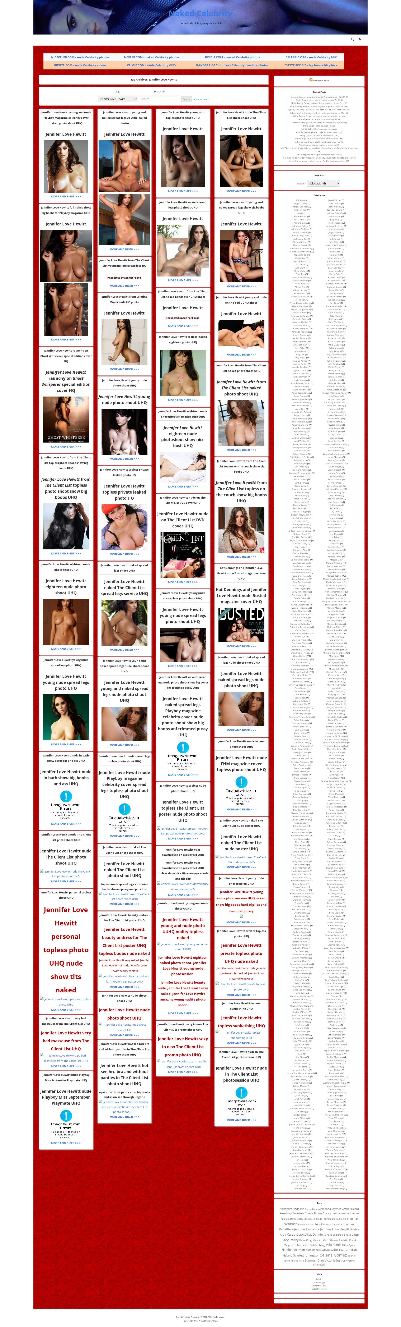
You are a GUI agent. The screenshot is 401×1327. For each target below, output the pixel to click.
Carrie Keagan (300, 601)
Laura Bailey (335, 447)
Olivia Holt (334, 790)
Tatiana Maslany (334, 1098)
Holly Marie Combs (300, 1037)
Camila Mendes (300, 553)
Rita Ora (335, 896)
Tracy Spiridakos (335, 1127)
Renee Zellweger (334, 883)
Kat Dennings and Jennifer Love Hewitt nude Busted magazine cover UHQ (241, 573)
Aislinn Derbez (300, 242)
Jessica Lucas (300, 1172)
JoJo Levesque (335, 222)
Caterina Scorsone (300, 614)
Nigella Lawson (334, 768)
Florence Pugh (300, 941)
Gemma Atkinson (300, 957)
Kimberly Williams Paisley (335, 392)
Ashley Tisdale (300, 453)
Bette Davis (300, 485)
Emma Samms (300, 883)
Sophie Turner (334, 1063)
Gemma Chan (300, 960)
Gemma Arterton (300, 954)
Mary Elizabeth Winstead (334, 601)
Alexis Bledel (300, 254)
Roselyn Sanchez (334, 922)
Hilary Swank (300, 1031)
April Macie (300, 434)
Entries (319, 1282)
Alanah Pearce (300, 245)
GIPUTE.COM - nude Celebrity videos (80, 65)
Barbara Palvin (300, 469)
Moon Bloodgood (334, 700)
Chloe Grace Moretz (300, 659)
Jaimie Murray (300, 1085)
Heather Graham (300, 1015)
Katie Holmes (334, 341)
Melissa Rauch (334, 633)
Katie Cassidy (334, 338)
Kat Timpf (335, 302)
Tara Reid (335, 1095)
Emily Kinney (300, 864)
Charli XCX (300, 636)
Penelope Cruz (334, 819)
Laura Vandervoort (334, 463)
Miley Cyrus (334, 659)
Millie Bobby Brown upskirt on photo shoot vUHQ (319, 141)
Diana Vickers (300, 777)
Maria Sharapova (334, 585)
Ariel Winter (300, 440)
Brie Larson (300, 521)
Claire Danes (300, 691)
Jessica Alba (300, 1163)
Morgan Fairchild (334, 707)
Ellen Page (300, 842)
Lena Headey (334, 492)
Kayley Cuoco (334, 357)
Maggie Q (334, 559)
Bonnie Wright (300, 508)
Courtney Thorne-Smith (300, 716)
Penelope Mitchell (335, 822)
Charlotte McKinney (300, 649)
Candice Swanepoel (300, 572)
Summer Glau (334, 1079)
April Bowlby (300, 431)
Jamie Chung (300, 1089)
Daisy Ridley (300, 720)
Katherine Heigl (335, 328)
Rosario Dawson (335, 906)
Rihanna (334, 890)
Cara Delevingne (300, 578)
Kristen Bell (334, 408)
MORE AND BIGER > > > (66, 196)
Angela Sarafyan (300, 367)
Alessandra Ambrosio (300, 248)
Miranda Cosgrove (335, 672)
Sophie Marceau (335, 1057)
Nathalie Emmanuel (335, 745)
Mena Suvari (335, 636)
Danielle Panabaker (300, 745)
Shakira (334, 996)
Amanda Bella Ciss (300, 315)
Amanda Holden (300, 322)
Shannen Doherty (334, 999)
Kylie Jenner (335, 428)
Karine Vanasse (335, 296)
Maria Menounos (334, 582)
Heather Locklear (300, 1018)
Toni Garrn (334, 1124)
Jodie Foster (335, 216)
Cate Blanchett (300, 610)
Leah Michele (334, 479)
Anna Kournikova (300, 392)
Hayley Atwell (300, 1008)
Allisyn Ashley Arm (300, 296)
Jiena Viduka (335, 206)
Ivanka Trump (300, 1063)
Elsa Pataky (300, 848)
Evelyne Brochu (300, 931)
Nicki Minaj (334, 755)
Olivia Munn (335, 793)
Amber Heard (299, 341)
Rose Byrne (334, 909)
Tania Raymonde (334, 1092)
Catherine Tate (300, 620)
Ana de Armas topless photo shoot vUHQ (319, 144)
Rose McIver (335, 919)
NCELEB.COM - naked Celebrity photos (151, 57)
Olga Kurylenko (334, 784)
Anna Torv (300, 408)
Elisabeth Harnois (300, 816)
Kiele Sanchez (335, 383)
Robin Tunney (334, 899)
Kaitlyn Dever (334, 277)
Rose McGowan (334, 915)
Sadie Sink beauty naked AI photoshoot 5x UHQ (319, 100)
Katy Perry (334, 351)
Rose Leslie (334, 912)
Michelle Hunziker (335, 643)
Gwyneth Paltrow (300, 986)
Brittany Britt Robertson (300, 530)
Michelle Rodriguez (334, 649)
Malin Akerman (334, 566)
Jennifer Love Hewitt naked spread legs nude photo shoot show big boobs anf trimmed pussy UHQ (182, 682)
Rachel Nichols (334, 855)
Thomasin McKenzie (335, 1114)
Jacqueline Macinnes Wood (300, 1073)
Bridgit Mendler (300, 517)
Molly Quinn (334, 694)
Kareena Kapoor (335, 286)
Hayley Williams (300, 1012)
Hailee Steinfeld (300, 989)
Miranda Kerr (334, 675)
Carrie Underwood (300, 604)
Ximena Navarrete (335, 1163)
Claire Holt (300, 697)
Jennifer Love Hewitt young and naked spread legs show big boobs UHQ (241, 207)
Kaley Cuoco (334, 280)
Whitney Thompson (334, 1156)
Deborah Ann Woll (300, 758)
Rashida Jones (335, 874)
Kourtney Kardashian (334, 402)
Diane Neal (300, 784)
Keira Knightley (334, 360)
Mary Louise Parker (334, 604)
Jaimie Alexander (300, 1082)
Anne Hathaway (299, 418)
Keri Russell (335, 380)
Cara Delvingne (300, 582)
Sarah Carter (335, 954)
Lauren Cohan (335, 473)
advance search (202, 99)
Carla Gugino (300, 588)
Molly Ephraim (334, 691)
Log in (319, 1279)
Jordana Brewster (334, 225)
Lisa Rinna (335, 533)
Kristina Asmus (334, 421)
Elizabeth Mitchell (300, 835)
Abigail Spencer (300, 206)
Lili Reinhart (335, 505)
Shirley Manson (334, 1015)
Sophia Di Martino (335, 1044)
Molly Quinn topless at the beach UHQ (319, 135)
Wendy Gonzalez (334, 1150)
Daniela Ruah (300, 736)
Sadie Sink (335, 928)
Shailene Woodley (335, 992)
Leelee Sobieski (335, 485)
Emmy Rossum (299, 896)
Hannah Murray (300, 999)
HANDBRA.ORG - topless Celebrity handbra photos (232, 65)
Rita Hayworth (335, 893)
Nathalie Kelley (335, 748)
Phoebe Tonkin (334, 832)
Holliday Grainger (300, 1034)
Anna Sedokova (300, 402)
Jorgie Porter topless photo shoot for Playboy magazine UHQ (319, 161)
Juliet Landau (334, 267)
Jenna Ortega (300, 1127)
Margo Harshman (334, 572)
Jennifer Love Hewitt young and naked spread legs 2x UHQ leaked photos (124, 117)
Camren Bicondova (300, 559)
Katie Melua (335, 347)
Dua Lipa (300, 800)
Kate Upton (334, 318)
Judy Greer (335, 238)
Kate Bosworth (334, 309)
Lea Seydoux (335, 476)
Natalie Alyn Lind (334, 726)
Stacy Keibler (334, 1070)
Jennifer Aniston (300, 1133)
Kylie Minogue (335, 431)
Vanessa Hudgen (334, 1140)
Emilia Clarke (299, 851)
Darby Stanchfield (300, 748)
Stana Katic (334, 1073)
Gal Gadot (300, 951)
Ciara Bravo (300, 688)
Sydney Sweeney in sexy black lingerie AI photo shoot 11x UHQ (319, 109)
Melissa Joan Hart (335, 630)
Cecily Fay (300, 630)
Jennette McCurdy (300, 1130)
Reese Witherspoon (334, 877)
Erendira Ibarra (300, 899)
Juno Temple (335, 270)
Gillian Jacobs (300, 976)
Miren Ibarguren (335, 678)
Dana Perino (300, 732)
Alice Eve (300, 274)
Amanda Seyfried (299, 328)
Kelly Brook (334, 370)
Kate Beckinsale (334, 306)
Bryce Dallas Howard (300, 540)
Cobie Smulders (300, 700)
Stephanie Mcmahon (335, 1076)
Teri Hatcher (335, 1108)
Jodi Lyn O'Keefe (335, 213)
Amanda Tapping (300, 331)
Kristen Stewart (334, 415)
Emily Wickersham (300, 880)
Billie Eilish (300, 492)
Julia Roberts (334, 248)
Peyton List (334, 825)
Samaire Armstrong (334, 935)
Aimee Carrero (300, 232)
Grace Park (300, 980)
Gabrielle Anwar (300, 944)
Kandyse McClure (334, 283)
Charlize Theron (300, 639)
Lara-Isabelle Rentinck (335, 444)
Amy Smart (300, 357)
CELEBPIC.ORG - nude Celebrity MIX (311, 57)
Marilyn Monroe (335, 595)
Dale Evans (300, 729)
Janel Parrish (300, 1098)
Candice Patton (300, 569)
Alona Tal (300, 299)
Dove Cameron (300, 793)
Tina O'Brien (335, 1118)
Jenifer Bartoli (300, 1114)
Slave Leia (335, 1031)
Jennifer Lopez (300, 1150)
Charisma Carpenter (300, 633)
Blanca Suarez (300, 505)
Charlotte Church (300, 643)
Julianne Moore (334, 264)
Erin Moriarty (300, 912)
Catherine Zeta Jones (300, 627)
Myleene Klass (334, 713)
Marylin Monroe (335, 607)
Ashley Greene (300, 447)
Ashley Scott (300, 450)
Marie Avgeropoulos (335, 591)
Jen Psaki (300, 1111)
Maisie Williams (334, 562)
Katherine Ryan (334, 331)
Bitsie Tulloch (300, 498)
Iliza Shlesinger (300, 1047)
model (335, 688)
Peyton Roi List (334, 829)
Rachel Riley (335, 858)
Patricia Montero (334, 816)
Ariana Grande (299, 437)
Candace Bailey (300, 562)
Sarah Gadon (334, 960)
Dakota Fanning (299, 723)
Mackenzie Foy (334, 553)
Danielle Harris (300, 742)
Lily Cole (335, 511)
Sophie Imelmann (334, 1053)
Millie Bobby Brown (334, 665)
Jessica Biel (300, 1166)
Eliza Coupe (300, 822)
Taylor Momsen (335, 1102)
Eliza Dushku (299, 825)
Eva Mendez (300, 922)
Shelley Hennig (334, 1012)
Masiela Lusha (334, 610)
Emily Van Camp (300, 874)
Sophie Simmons (335, 1060)
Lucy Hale (335, 543)
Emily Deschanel (300, 861)
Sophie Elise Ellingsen (335, 1050)
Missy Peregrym (335, 684)
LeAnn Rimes (334, 482)
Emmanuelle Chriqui (300, 893)
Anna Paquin (300, 395)
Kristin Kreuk (334, 418)
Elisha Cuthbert (299, 819)
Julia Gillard (335, 242)
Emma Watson (299, 890)
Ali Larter (300, 264)
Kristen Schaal (335, 412)
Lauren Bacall (334, 469)
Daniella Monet (300, 739)
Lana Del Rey (334, 440)
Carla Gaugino (300, 585)
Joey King (334, 219)
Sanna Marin (335, 941)
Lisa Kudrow (335, 530)
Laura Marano (335, 457)
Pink (335, 835)
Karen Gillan (335, 290)
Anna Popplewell (300, 399)
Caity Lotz (300, 546)
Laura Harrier (334, 450)
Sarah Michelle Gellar (334, 973)
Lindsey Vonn (334, 527)
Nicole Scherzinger (334, 765)
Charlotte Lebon (300, 646)
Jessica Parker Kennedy (300, 1175)
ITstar (215, 1320)
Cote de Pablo (300, 710)
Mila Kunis (334, 655)
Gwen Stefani (300, 983)
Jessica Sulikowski (300, 1182)
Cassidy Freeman (300, 607)
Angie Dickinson (300, 373)
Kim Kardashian (335, 389)
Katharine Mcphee (335, 325)
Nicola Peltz (335, 758)
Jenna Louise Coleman (300, 1124)
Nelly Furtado (334, 752)
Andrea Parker (300, 363)
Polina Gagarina (335, 842)
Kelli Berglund (335, 363)
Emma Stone (299, 887)
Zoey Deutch (335, 1185)
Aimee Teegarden (300, 235)
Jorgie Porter (335, 232)
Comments (319, 1285)
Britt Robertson (300, 527)
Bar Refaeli (300, 466)
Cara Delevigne (300, 575)
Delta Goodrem (300, 765)
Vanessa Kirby (335, 1143)
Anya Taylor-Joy (300, 428)
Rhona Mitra (335, 887)
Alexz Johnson (300, 261)
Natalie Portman (334, 732)
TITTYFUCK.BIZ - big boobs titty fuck (311, 65)
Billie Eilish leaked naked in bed (319, 125)
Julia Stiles (335, 251)
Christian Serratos (300, 665)
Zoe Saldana (335, 1182)
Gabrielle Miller (300, 947)
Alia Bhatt (300, 267)
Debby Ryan (300, 755)
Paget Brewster (334, 803)
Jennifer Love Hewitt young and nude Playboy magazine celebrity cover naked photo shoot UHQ (66, 117)
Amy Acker (300, 347)
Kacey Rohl (334, 274)
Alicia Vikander (300, 280)
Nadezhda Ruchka (335, 716)
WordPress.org (319, 1288)
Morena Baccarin (334, 704)
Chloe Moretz (300, 662)
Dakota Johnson (300, 726)
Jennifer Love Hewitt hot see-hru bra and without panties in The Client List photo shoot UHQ (124, 1049)
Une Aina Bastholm (334, 1137)
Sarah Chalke (334, 957)
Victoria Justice (334, 1146)
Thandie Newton (334, 1111)
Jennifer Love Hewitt (299, 1153)
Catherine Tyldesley (300, 623)
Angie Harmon (300, 376)
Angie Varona (300, 380)
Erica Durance (300, 906)
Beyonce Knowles (300, 489)
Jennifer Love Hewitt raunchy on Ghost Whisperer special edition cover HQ (66, 356)
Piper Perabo (334, 838)
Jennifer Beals (300, 1137)
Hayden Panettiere (299, 1005)
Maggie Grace (334, 556)
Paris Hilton (335, 810)
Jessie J (300, 1185)
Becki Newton (300, 476)
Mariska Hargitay (334, 598)
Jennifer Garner (300, 1143)
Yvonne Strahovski (334, 1169)
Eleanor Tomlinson (300, 813)
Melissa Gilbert (334, 627)
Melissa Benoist (335, 623)
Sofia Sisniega (334, 1034)
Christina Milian (300, 675)
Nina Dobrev (334, 777)
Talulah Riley (334, 1089)
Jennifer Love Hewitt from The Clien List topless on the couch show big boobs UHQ (241, 466)
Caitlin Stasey (300, 543)
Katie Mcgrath (335, 344)
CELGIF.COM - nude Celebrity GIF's (151, 65)
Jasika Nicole (300, 1105)
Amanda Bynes (300, 318)
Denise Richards (300, 774)
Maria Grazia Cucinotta (334, 578)
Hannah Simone (300, 1002)
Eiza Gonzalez (300, 810)
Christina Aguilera (299, 668)
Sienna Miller (334, 1021)
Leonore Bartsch (335, 498)
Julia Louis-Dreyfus (335, 245)
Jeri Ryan (300, 1159)
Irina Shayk (300, 1057)
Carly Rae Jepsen (300, 591)
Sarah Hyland (334, 963)
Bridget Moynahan (300, 514)
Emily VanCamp (300, 877)
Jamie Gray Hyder (300, 1092)
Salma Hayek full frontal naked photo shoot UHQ (319, 138)
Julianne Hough (334, 261)
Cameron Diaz (300, 550)
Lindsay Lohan (334, 524)
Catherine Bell (300, 617)
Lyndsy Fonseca (335, 550)
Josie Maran (335, 235)
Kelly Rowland (335, 373)
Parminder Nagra (334, 813)
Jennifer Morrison (300, 1156)
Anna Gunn (300, 386)
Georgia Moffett (300, 970)
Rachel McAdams (334, 851)
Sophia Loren (334, 1047)
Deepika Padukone (300, 761)
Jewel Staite (335, 203)
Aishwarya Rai (300, 238)
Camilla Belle (300, 556)
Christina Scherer (300, 681)
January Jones (300, 1102)
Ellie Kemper (300, 845)
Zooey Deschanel (334, 1188)
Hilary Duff (300, 1028)
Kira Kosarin (335, 395)
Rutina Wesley (335, 925)
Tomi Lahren (335, 1121)
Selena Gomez (333, 986)
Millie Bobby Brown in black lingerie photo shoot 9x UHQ (319, 103)
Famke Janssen (300, 935)
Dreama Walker (300, 797)
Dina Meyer (300, 790)
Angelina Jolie (299, 370)
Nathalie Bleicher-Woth (334, 742)
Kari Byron (335, 293)
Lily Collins (334, 514)
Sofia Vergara (334, 1037)
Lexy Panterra (335, 501)
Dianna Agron (300, 787)
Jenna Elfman (300, 1118)
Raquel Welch (334, 870)
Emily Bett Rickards (300, 855)
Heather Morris (300, 1021)
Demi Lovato (300, 768)
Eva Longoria (300, 919)
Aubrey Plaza (300, 460)
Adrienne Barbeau (300, 229)
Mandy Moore (335, 569)
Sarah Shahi (335, 976)
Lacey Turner (334, 434)
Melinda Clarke (334, 620)
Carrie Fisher (300, 598)
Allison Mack (300, 293)
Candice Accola (300, 566)
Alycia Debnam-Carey (300, 302)
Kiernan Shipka (334, 386)
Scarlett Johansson (334, 983)
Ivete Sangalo (300, 1066)
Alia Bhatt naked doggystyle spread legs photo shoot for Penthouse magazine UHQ (319, 150)
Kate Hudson (334, 312)
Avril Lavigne (300, 463)
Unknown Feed (321, 80)
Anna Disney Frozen (300, 383)
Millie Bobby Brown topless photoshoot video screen (319, 116)
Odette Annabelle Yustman (334, 781)
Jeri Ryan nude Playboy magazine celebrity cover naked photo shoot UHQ (319, 157)
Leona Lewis (335, 495)
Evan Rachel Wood (300, 925)
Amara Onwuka (300, 335)
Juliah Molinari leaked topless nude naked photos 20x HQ (319, 112)
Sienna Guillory (334, 1018)
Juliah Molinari (334, 258)
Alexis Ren (300, 258)
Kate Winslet (334, 322)
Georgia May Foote (300, 967)
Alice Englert (300, 270)
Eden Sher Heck (300, 803)
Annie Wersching (300, 421)
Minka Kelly (334, 668)
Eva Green (300, 915)
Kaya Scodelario (335, 354)
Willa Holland (334, 1159)
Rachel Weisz (334, 864)
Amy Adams (300, 351)
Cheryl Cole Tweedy (300, 652)
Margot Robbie (334, 575)
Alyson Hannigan (300, 306)
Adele (300, 213)
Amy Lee (300, 354)
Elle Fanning (300, 838)
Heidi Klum (300, 1025)
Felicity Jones (300, 938)
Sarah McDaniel (335, 970)
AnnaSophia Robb (300, 412)
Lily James (335, 517)
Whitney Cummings (334, 1153)
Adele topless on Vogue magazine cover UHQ (319, 154)
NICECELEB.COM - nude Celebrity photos (80, 57)
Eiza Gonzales (300, 806)
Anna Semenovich (300, 405)
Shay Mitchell (334, 1008)
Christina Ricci (300, 678)
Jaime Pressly (300, 1079)
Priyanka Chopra (335, 845)
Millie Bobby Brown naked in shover (319, 128)
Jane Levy (300, 1095)
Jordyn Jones (335, 229)
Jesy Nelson (300, 1188)
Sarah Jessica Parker (335, 967)
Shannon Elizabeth (334, 1002)
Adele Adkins (300, 216)
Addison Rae (300, 209)
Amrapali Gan (300, 344)
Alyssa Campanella (300, 309)
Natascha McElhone (335, 736)
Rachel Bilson (334, 848)
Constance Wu (300, 704)
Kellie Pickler (334, 367)
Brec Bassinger (300, 511)
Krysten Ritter (335, 424)
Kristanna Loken (335, 405)
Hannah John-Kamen (300, 996)
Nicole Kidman (334, 761)
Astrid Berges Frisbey (300, 457)
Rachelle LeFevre (334, 867)
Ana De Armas (300, 360)
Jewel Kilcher (334, 200)
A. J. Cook (300, 200)
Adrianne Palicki (300, 225)
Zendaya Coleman (335, 1175)
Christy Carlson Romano (300, 684)
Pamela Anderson (335, 806)
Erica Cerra (300, 903)
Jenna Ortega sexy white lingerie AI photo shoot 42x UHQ (319, 96)
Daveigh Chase (300, 752)
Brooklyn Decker (300, 537)
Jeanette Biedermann (300, 1108)
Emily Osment (300, 867)
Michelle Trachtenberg (334, 652)
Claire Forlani (300, 694)
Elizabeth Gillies (300, 832)
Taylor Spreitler (335, 1105)
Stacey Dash (335, 1066)
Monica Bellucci (335, 697)
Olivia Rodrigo (335, 797)
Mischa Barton (334, 681)
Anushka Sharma (300, 424)
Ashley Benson (300, 444)
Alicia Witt (300, 283)
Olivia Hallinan (334, 787)
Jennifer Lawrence (300, 1146)
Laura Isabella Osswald (334, 453)
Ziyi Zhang (335, 1178)
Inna (300, 1053)
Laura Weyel (335, 466)
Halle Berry (300, 992)
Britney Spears (299, 524)
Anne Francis (300, 415)
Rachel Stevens (334, 861)
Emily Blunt (300, 858)
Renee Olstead (334, 880)
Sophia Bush (335, 1040)
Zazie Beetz (335, 1172)
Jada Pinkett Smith (300, 1076)
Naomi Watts (334, 720)
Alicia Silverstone (300, 277)
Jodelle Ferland (334, 209)
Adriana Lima (300, 222)
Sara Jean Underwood (334, 947)
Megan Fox (334, 614)
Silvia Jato (335, 1025)
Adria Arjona (300, 219)
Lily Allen (334, 508)
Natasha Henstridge (335, 739)
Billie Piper (300, 495)
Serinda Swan (334, 989)
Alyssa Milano (300, 312)
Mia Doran (335, 639)
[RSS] (360, 39)
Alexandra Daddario (300, 251)
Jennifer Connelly (300, 1140)
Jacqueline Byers (300, 1070)
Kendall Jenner (334, 376)
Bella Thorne (300, 479)
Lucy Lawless (334, 546)
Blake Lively (300, 501)
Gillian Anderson (300, 973)
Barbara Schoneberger (300, 473)
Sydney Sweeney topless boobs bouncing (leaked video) (319, 122)
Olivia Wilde (334, 800)
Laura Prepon (334, 460)
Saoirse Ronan (335, 944)
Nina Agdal (334, 774)
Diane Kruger (300, 781)
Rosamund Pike (334, 903)
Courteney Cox (300, 713)
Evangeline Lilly (300, 928)
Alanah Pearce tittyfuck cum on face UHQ (319, 119)
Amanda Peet (300, 325)
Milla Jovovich (335, 662)
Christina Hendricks (299, 672)
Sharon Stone (334, 1005)
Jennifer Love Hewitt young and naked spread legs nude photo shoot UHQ (124, 666)
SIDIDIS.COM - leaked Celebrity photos (232, 57)
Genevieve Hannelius (300, 963)
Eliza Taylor (300, 829)
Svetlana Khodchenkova (334, 1082)
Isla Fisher (300, 1060)
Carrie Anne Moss (300, 595)
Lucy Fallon (334, 540)
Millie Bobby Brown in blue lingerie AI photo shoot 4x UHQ (319, 106)
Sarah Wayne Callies (335, 980)
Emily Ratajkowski (300, 870)
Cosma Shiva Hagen (300, 707)
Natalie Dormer (335, 729)
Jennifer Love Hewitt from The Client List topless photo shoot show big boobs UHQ (66, 463)
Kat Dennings (334, 299)
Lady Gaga (335, 437)
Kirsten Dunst (334, 399)
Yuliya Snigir (335, 1166)
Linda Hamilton (334, 521)
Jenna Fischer (300, 1121)
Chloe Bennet (299, 655)
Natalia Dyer (334, 723)
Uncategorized (334, 1133)
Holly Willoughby (300, 1040)
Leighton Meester (335, 489)
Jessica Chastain (300, 1169)
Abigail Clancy (300, 203)
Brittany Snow (300, 533)
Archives (301, 183)
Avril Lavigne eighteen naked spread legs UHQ (319, 132)
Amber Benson (300, 338)
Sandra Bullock (334, 938)
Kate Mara (335, 315)
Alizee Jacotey (300, 290)
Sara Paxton (335, 951)
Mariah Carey (334, 588)
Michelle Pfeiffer (334, 646)
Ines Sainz (300, 1050)
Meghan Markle (335, 617)
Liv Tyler (335, 537)
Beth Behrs (300, 482)
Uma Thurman (335, 1130)
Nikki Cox (334, 771)
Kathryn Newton (335, 335)
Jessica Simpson (300, 1178)
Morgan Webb (335, 710)
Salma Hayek (334, 931)
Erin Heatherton (300, 909)
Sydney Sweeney (335, 1085)
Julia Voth (335, 254)
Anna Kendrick (300, 389)
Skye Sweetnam (335, 1028)
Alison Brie (300, 286)
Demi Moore (300, 771)
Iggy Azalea (300, 1044)
